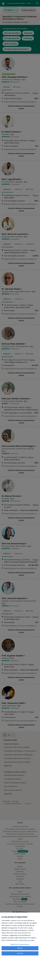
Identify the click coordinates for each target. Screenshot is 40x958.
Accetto (20, 953)
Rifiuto (20, 948)
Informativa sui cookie (26, 940)
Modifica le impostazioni (20, 944)
